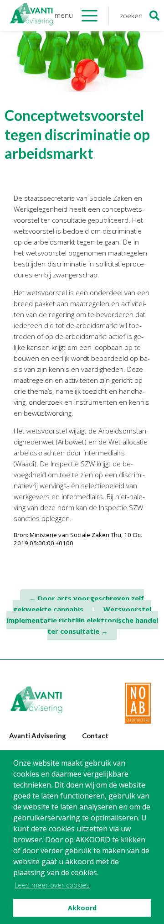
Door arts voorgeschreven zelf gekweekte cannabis (78, 604)
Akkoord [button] (82, 907)
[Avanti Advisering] (32, 15)
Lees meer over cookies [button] (52, 884)
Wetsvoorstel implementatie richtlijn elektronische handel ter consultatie (82, 620)
